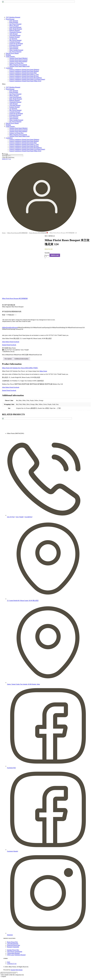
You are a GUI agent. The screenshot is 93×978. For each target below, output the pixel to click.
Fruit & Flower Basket (12, 53)
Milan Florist (43, 371)
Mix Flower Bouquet (15, 40)
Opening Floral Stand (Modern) (18, 58)
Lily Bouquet (13, 38)
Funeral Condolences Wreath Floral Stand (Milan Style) (25, 81)
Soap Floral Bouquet (15, 27)
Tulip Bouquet (13, 33)
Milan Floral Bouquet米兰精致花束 (17, 233)
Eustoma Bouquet (14, 37)
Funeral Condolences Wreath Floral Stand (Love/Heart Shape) (27, 79)
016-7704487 (20, 517)
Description (8, 359)
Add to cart (55, 255)
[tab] (8, 358)
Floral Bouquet (10, 19)
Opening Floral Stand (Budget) (18, 61)
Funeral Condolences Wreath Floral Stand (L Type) (24, 74)
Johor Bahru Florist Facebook (10, 341)
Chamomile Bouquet (15, 32)
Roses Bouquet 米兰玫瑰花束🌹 (38, 233)
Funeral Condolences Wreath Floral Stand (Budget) (24, 71)
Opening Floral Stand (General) (18, 60)
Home (4, 233)
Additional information (21, 359)
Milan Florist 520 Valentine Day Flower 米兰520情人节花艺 (20, 368)
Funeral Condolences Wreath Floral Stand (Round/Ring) (25, 77)
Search (4, 155)
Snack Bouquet (13, 48)
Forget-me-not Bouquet (16, 43)
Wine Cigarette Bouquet (16, 50)
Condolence (9, 68)
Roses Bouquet (13, 22)
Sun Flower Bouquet (15, 24)
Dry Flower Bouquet (15, 51)
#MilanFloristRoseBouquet (10, 327)
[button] (46, 84)
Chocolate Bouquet (14, 35)
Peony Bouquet (13, 47)
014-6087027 (28, 517)
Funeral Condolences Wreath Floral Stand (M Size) (24, 76)
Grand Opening (10, 56)
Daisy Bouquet (13, 20)
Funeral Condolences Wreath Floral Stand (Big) (23, 73)
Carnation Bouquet (14, 42)
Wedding (8, 55)
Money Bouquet (14, 25)
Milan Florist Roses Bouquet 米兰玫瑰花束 (15, 298)
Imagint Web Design (17, 970)
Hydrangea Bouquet (15, 45)
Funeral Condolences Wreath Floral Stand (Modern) (24, 69)
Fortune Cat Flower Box (16, 63)
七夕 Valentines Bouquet (13, 17)
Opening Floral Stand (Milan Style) (19, 66)
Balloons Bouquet (14, 30)
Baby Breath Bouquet (15, 29)
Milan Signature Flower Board (18, 64)
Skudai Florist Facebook (9, 345)
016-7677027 (11, 517)
